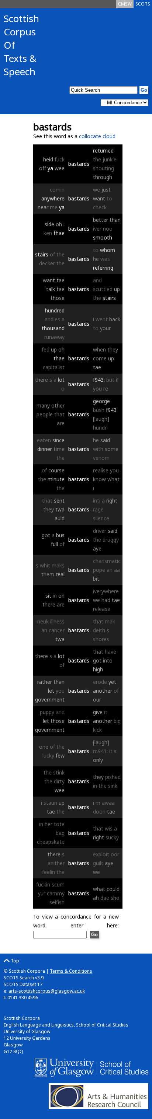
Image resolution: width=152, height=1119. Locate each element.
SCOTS (142, 4)
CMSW (125, 4)
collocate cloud (97, 136)
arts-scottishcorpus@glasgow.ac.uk (46, 991)
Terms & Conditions (71, 971)
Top (14, 961)
